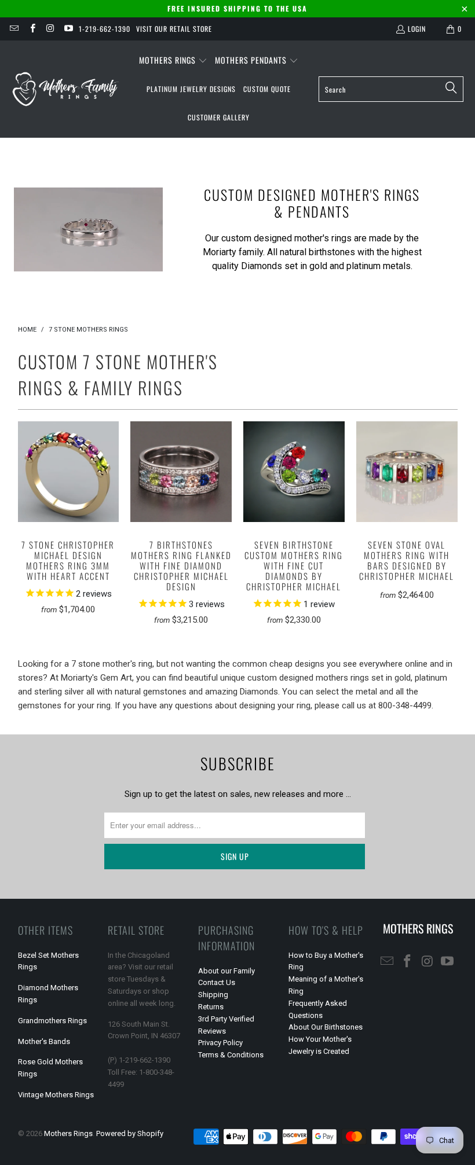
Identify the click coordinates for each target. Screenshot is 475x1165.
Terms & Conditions (231, 1054)
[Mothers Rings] (65, 89)
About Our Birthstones (325, 1027)
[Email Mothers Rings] (14, 29)
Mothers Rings (68, 1133)
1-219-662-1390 (104, 29)
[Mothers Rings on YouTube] (68, 29)
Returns (211, 1006)
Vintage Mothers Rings (56, 1094)
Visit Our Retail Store (174, 29)
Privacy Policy (220, 1042)
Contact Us (216, 982)
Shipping (213, 994)
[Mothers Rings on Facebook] (31, 29)
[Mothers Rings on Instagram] (50, 29)
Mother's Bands (44, 1041)
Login (417, 29)
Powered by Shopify (129, 1133)
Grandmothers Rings (52, 1020)
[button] (173, 60)
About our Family (226, 970)
